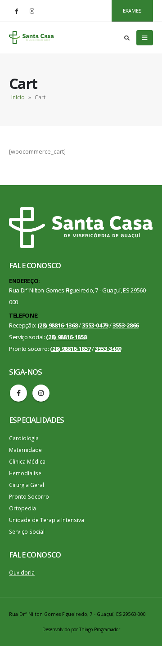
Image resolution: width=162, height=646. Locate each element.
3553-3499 (108, 349)
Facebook (18, 393)
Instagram (41, 393)
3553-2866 (125, 325)
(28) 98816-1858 (66, 337)
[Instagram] (32, 11)
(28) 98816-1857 (70, 349)
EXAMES (132, 10)
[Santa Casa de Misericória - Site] (31, 37)
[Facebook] (16, 11)
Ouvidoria (22, 572)
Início (18, 97)
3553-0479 (95, 325)
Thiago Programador (99, 629)
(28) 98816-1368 (57, 325)
